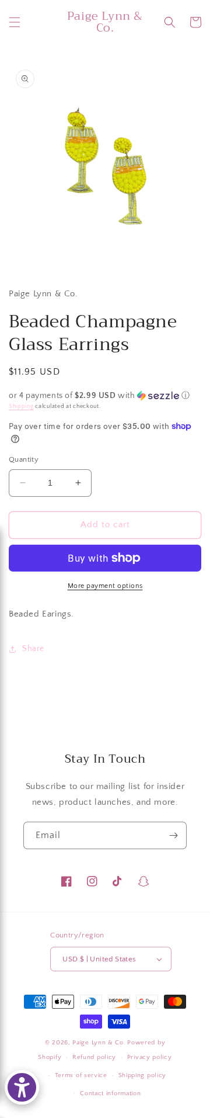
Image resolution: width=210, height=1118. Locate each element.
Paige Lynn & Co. (98, 1042)
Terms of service (81, 1075)
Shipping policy (142, 1075)
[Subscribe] (173, 835)
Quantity (23, 459)
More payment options (105, 586)
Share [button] (33, 648)
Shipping (21, 406)
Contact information (110, 1093)
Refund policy (94, 1057)
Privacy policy (149, 1057)
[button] (14, 22)
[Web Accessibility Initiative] (22, 1087)
